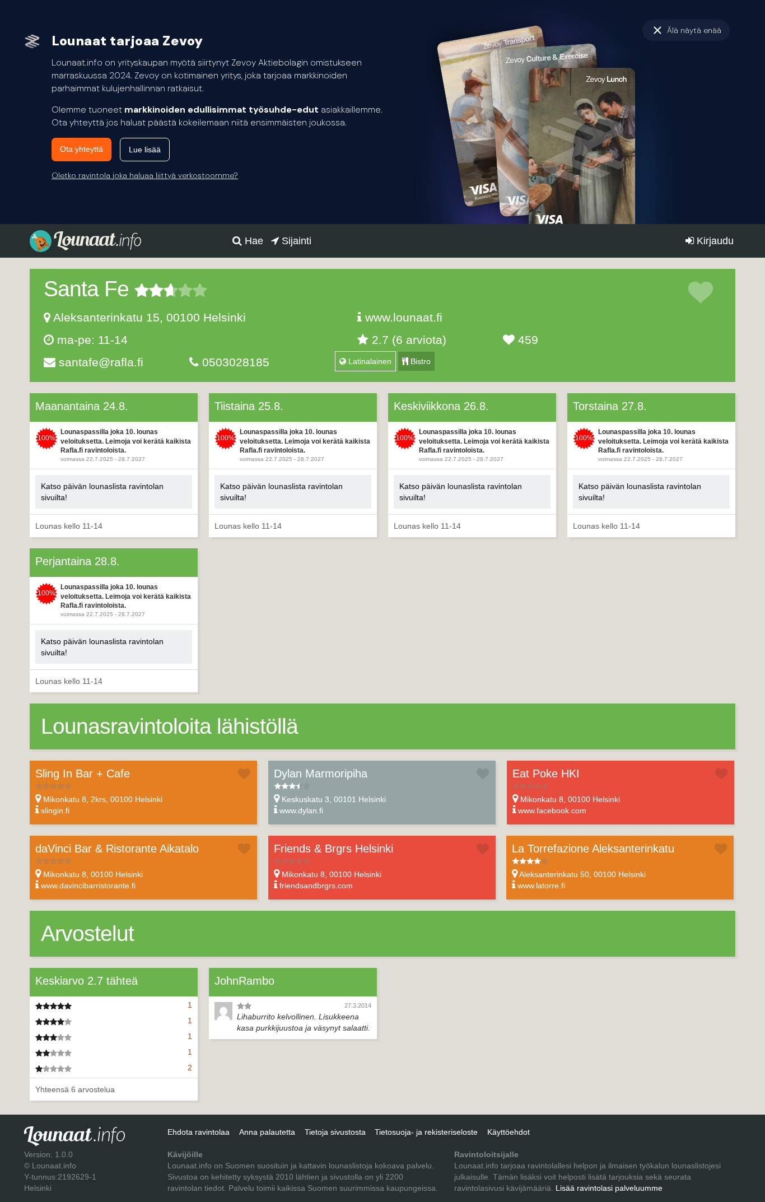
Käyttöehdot (508, 1132)
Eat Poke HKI (546, 773)
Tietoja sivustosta (335, 1132)
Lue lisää (145, 149)
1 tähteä (141, 290)
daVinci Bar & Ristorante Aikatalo (117, 848)
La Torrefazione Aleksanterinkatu (593, 848)
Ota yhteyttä (81, 149)
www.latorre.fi (541, 885)
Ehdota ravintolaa (198, 1132)
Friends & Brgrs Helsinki (333, 848)
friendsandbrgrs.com (316, 885)
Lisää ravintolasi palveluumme (609, 1188)
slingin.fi (55, 810)
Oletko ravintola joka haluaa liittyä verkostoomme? (145, 175)
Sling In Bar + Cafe (82, 773)
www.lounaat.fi (403, 317)
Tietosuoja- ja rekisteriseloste (426, 1132)
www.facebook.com (552, 810)
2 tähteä (149, 290)
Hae (252, 240)
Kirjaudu (714, 240)
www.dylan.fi (301, 810)
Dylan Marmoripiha (320, 773)
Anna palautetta (267, 1132)
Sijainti (295, 240)
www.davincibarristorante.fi (88, 885)
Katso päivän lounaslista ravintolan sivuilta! (102, 492)
